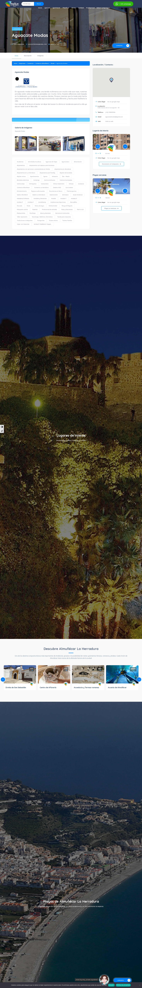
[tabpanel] (111, 153)
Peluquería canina (22, 209)
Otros (73, 8)
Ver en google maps (113, 101)
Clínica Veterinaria (58, 184)
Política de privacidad (123, 985)
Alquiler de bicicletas (66, 173)
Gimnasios (65, 195)
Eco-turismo (69, 187)
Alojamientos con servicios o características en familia (33, 169)
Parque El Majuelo (67, 206)
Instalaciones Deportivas (58, 202)
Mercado (19, 206)
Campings (36, 180)
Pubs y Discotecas (66, 209)
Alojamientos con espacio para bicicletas (41, 165)
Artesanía (55, 176)
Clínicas (71, 184)
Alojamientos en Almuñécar (62, 169)
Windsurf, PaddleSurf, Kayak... (43, 224)
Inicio (40, 8)
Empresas (17, 29)
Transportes (40, 220)
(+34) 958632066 (19, 44)
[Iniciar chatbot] (104, 980)
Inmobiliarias (42, 202)
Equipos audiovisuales (38, 191)
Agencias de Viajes (51, 162)
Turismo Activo (53, 220)
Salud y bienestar (45, 213)
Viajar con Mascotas (23, 224)
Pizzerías (34, 209)
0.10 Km (107, 153)
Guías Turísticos (77, 195)
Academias (20, 162)
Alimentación (78, 162)
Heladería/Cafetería (23, 198)
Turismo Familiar (67, 220)
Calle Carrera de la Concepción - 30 (108, 108)
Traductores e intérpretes (24, 220)
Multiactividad (53, 206)
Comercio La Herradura (41, 187)
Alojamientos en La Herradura (26, 173)
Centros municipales (66, 180)
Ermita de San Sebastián (16, 687)
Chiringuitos (32, 184)
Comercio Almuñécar (42, 63)
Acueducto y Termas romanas (86, 687)
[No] (140, 985)
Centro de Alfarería (48, 687)
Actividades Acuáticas (34, 162)
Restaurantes (21, 213)
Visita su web (55, 44)
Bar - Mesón (66, 176)
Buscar (39, 4)
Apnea (45, 176)
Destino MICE (57, 187)
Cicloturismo (44, 184)
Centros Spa (20, 184)
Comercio (30, 63)
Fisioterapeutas (71, 191)
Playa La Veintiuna (111, 184)
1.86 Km (107, 198)
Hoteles (53, 198)
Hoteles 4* (31, 202)
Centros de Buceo (49, 180)
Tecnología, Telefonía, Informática (42, 217)
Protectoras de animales (49, 209)
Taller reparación (22, 217)
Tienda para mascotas (64, 217)
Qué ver (47, 8)
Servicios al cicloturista (62, 213)
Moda (52, 63)
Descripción (27, 55)
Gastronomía (54, 195)
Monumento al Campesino (111, 140)
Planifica (66, 8)
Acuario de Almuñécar (117, 687)
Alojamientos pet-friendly (47, 173)
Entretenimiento (22, 191)
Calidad (81, 8)
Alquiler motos (21, 176)
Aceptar (111, 985)
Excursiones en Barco (55, 191)
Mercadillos (73, 202)
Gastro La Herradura (38, 195)
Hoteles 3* (20, 202)
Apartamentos (34, 176)
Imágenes (40, 55)
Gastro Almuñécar (22, 195)
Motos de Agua (39, 206)
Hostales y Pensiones (40, 198)
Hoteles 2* (74, 198)
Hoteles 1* (63, 198)
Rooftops (32, 213)
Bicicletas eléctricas (23, 180)
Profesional (90, 8)
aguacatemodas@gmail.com (37, 44)
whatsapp (125, 4)
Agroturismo (65, 162)
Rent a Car (80, 209)
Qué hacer (56, 8)
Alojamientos (21, 165)
